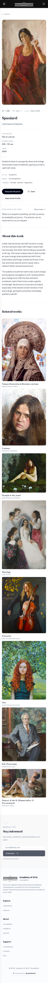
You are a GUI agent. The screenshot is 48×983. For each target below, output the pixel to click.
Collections (7, 906)
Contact (6, 951)
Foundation (7, 924)
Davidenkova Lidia (8, 767)
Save (33, 191)
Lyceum (6, 933)
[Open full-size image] (24, 62)
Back (7, 14)
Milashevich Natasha (9, 451)
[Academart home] (24, 4)
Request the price (12, 191)
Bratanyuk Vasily (8, 806)
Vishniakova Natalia (12, 124)
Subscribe (10, 853)
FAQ (4, 955)
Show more (38, 209)
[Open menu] (4, 4)
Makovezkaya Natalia (9, 386)
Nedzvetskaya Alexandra (11, 498)
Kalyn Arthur (6, 575)
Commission (8, 947)
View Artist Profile (12, 198)
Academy (7, 928)
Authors (6, 910)
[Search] (44, 4)
